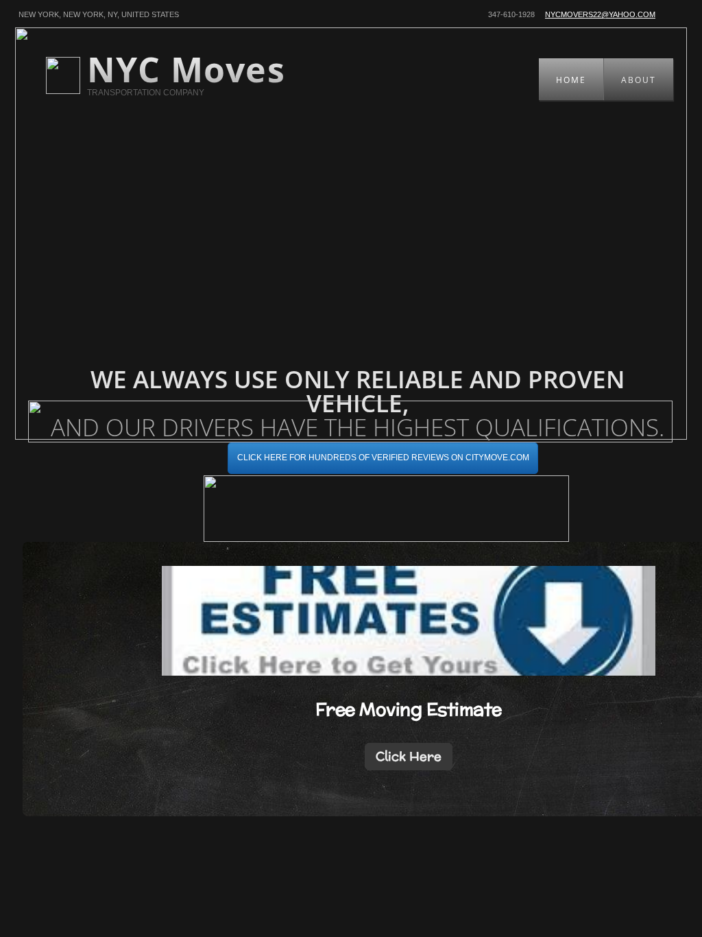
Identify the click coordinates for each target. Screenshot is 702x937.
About (638, 80)
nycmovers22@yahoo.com (600, 14)
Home (571, 80)
